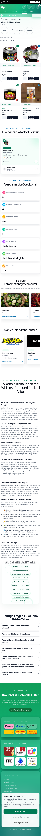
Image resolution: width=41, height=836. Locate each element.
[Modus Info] (1, 15)
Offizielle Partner (9, 782)
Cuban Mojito (7, 71)
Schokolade (10, 432)
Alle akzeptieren (20, 811)
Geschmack (13, 19)
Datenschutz (8, 791)
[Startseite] (3, 7)
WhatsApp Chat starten (21, 710)
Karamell (36, 430)
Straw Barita (7, 110)
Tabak (24, 12)
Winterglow (27, 110)
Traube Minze (9, 464)
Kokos (18, 434)
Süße (10, 512)
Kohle (33, 12)
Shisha (5, 12)
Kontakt (6, 779)
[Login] (24, 7)
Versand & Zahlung (10, 785)
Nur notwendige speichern (20, 817)
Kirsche (28, 555)
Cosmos (26, 71)
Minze (31, 521)
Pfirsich (33, 555)
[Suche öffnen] (33, 7)
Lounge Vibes (11, 472)
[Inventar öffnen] (29, 7)
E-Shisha (15, 12)
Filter (12, 40)
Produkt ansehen (10, 78)
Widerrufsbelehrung (10, 788)
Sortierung (3, 40)
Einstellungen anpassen (20, 823)
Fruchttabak (28, 419)
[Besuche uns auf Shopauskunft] (32, 761)
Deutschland (35, 2)
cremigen (29, 417)
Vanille (38, 514)
